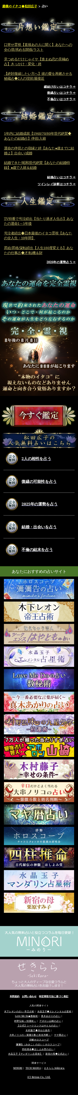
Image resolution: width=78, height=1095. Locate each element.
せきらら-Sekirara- (54, 1068)
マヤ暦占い (60, 1035)
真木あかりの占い (51, 1016)
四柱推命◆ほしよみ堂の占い (38, 1049)
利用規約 (15, 996)
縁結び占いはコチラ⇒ (60, 86)
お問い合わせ (29, 996)
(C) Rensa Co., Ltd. (39, 1077)
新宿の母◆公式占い (56, 1054)
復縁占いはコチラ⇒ (61, 92)
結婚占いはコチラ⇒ (61, 177)
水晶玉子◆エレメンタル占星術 (54, 1011)
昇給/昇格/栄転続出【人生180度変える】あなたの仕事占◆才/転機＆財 (38, 250)
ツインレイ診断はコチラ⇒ (57, 184)
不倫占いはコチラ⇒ (61, 99)
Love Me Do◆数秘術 (26, 1016)
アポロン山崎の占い (50, 1021)
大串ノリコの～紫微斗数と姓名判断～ (30, 1035)
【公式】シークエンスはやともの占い (37, 1025)
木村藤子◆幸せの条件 (38, 1030)
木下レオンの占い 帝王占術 (19, 1011)
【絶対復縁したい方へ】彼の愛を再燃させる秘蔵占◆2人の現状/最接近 (38, 76)
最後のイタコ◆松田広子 (19, 6)
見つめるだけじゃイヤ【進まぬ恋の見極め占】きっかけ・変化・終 (36, 61)
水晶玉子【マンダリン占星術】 (25, 1054)
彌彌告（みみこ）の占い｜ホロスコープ (38, 1044)
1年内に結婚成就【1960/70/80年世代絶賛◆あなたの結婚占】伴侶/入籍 (37, 136)
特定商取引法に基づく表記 (53, 996)
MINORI (17, 1068)
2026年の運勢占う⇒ (61, 262)
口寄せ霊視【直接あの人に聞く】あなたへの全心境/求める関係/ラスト (38, 47)
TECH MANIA (33, 1068)
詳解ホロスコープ (39, 1039)
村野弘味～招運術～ (25, 1021)
